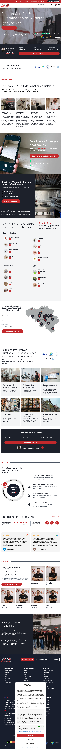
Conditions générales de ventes (24, 747)
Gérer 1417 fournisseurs (23, 731)
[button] (43, 685)
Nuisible (34, 47)
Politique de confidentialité (37, 747)
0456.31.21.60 (10, 53)
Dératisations (8, 668)
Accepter (30, 735)
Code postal (21, 47)
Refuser (30, 739)
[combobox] (45, 5)
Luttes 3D (46, 668)
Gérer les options (30, 743)
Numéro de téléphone (51, 47)
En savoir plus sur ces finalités (35, 731)
